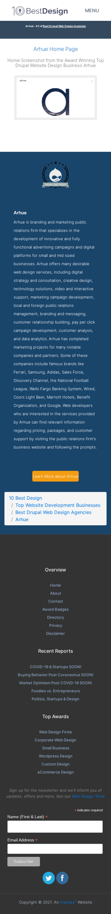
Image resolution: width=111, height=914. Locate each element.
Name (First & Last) (27, 817)
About (55, 593)
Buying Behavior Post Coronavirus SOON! (56, 674)
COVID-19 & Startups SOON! (55, 666)
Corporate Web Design (55, 740)
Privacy (55, 625)
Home (55, 585)
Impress (68, 902)
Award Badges (55, 609)
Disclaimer (55, 633)
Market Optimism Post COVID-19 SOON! (55, 682)
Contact (55, 601)
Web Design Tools (88, 796)
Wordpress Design (56, 756)
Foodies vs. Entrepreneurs (55, 690)
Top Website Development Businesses (57, 505)
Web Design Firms (55, 731)
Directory (55, 617)
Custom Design (55, 764)
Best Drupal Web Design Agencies (64, 26)
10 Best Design (25, 498)
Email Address (22, 840)
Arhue (21, 519)
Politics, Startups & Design (55, 698)
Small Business (55, 748)
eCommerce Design (56, 772)
